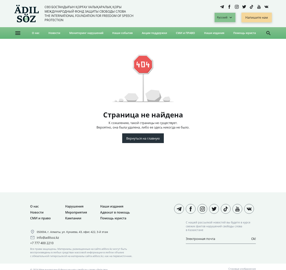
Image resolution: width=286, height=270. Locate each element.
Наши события (122, 33)
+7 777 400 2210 (42, 243)
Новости (54, 33)
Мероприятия (76, 212)
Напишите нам (256, 17)
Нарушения (74, 206)
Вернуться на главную (143, 138)
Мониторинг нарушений (86, 33)
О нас (35, 33)
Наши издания (214, 33)
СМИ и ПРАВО (185, 33)
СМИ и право (40, 218)
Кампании (73, 218)
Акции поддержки (154, 33)
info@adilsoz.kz (48, 237)
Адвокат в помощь (115, 212)
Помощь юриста (244, 33)
